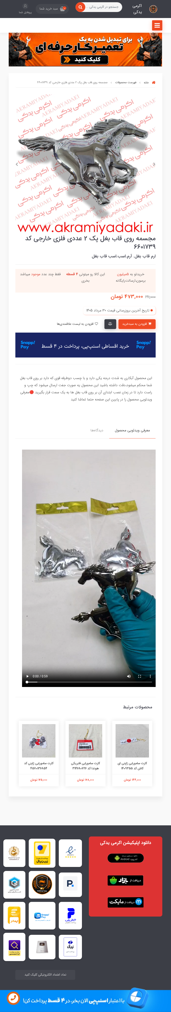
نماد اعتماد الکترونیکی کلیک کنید (45, 974)
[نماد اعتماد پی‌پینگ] (70, 884)
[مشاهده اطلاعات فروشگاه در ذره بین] (14, 946)
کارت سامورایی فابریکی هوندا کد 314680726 (85, 766)
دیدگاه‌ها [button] (96, 430)
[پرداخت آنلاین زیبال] (70, 946)
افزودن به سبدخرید (135, 324)
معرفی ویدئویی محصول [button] (132, 430)
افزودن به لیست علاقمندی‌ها (75, 324)
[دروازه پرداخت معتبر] (42, 853)
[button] (52, 9)
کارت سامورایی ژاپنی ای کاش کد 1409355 (132, 766)
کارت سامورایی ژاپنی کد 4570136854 (38, 766)
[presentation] (154, 164)
